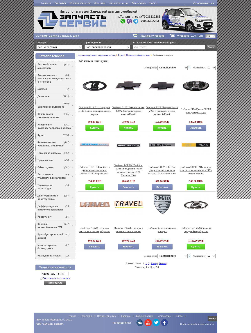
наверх (212, 318)
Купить (94, 127)
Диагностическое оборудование (53, 197)
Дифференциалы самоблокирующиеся (53, 208)
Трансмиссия (53, 160)
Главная (46, 2)
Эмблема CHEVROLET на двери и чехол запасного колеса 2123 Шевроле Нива (162, 170)
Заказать (196, 127)
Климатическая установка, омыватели (53, 144)
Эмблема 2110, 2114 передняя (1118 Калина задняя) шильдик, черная (94, 110)
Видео (153, 2)
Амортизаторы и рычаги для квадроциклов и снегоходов (54, 78)
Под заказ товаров (152, 35)
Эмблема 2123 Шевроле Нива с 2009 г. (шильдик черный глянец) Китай (128, 110)
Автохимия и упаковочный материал (53, 176)
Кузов (53, 135)
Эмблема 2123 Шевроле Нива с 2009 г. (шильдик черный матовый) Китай (162, 110)
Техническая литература (53, 187)
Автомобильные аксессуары (53, 66)
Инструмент (53, 216)
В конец (162, 263)
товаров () (190, 35)
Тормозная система (53, 153)
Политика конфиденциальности (197, 324)
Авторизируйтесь (203, 2)
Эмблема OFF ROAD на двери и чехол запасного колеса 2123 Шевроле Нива (196, 170)
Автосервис (139, 2)
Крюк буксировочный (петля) (53, 236)
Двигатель (53, 96)
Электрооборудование (53, 105)
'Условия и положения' (57, 278)
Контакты (60, 2)
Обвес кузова (53, 167)
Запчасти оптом (118, 2)
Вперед (154, 263)
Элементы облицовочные (138, 55)
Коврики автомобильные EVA (53, 226)
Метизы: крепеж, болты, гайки (53, 247)
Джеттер (53, 89)
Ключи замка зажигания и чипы (53, 116)
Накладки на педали (53, 255)
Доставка (99, 2)
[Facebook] (164, 325)
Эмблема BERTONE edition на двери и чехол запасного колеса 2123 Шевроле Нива (94, 170)
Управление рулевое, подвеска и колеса (54, 126)
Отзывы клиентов (80, 2)
